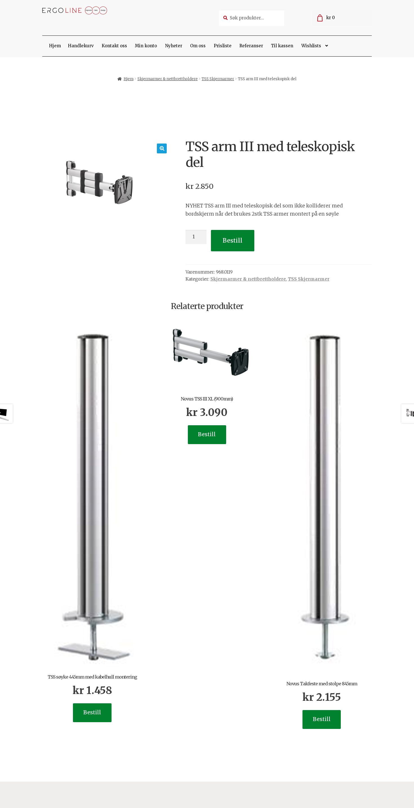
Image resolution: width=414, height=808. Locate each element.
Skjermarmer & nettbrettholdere (167, 79)
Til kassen (282, 45)
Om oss (198, 45)
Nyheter (173, 45)
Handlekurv (81, 45)
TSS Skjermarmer (218, 79)
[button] (162, 148)
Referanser (251, 45)
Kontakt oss (114, 45)
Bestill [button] (92, 712)
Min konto (146, 45)
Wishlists (311, 45)
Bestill (232, 240)
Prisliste (223, 45)
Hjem (55, 45)
